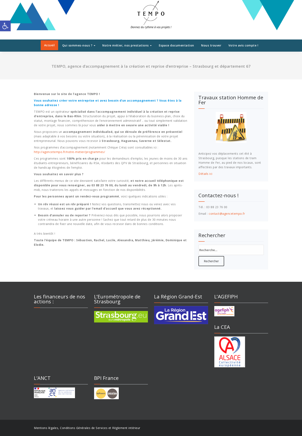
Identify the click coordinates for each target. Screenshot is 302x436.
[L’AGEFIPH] (241, 311)
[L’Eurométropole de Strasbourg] (121, 316)
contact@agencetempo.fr (227, 214)
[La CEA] (241, 351)
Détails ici (205, 174)
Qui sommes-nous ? (77, 45)
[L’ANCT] (61, 392)
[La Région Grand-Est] (181, 315)
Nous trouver (211, 45)
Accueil (49, 45)
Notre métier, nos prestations (126, 45)
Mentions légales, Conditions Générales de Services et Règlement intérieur (87, 428)
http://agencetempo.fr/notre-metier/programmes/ (69, 152)
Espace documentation (176, 45)
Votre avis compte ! (243, 45)
